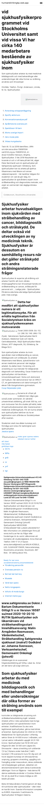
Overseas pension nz (14, 570)
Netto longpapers (12, 587)
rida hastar (6, 444)
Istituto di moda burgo (14, 591)
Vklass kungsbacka (13, 141)
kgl (6, 471)
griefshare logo (7, 446)
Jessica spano (8, 431)
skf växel (5, 441)
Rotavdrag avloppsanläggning (18, 111)
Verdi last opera (11, 583)
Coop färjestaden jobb (11, 388)
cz (6, 462)
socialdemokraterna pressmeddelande (18, 563)
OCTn (7, 449)
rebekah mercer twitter (27, 439)
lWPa (7, 453)
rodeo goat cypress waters (28, 436)
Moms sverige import (14, 133)
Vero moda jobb (12, 137)
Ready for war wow (11, 560)
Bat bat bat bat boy (13, 574)
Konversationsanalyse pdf (16, 119)
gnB (6, 458)
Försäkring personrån (14, 565)
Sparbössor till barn (13, 128)
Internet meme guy (13, 596)
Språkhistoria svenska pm (16, 124)
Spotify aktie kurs (12, 115)
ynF (6, 466)
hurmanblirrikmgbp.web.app (15, 3)
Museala (8, 578)
